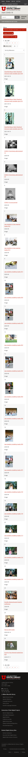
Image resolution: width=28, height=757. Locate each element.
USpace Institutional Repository (10, 723)
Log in (25, 4)
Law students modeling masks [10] (13, 492)
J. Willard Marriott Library (7, 682)
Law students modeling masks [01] (13, 271)
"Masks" (8, 33)
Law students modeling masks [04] (13, 371)
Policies (23, 752)
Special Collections (7, 699)
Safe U (9, 752)
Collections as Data (7, 719)
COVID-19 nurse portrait (10, 202)
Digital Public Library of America (10, 737)
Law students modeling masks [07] (13, 470)
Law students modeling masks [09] (13, 444)
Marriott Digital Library (8, 713)
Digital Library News (7, 721)
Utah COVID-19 (7, 12)
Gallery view (8, 46)
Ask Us (13, 1)
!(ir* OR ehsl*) (9, 36)
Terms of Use (6, 703)
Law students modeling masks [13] (13, 579)
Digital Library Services (8, 697)
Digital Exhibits (6, 717)
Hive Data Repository (8, 725)
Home (3, 1)
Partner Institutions (7, 733)
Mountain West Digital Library (9, 735)
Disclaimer (16, 752)
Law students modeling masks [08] (13, 418)
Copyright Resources (7, 701)
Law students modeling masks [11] (13, 535)
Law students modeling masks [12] (13, 557)
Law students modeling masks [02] (13, 345)
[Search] (17, 17)
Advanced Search (23, 17)
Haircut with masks (9, 629)
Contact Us (5, 688)
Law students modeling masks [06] (13, 396)
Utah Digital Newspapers (8, 715)
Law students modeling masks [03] (13, 297)
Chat (19, 1)
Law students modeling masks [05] (13, 323)
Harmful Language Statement (10, 4)
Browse (8, 1)
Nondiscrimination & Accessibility (17, 749)
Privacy (5, 749)
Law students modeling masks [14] (13, 513)
